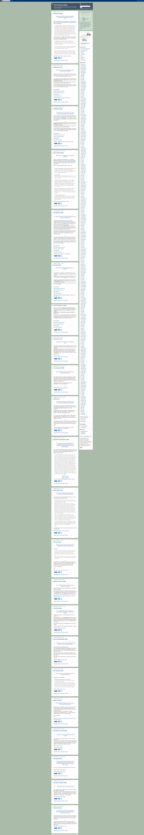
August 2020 (83, 314)
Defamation (64, 141)
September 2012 (83, 182)
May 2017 (82, 260)
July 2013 (82, 196)
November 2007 (83, 101)
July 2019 (82, 296)
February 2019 (83, 289)
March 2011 (83, 157)
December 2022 (83, 353)
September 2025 (83, 397)
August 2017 (83, 264)
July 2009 (82, 129)
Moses (60, 771)
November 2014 (83, 218)
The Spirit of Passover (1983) (60, 782)
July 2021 (82, 329)
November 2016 (83, 251)
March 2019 (83, 290)
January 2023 (83, 354)
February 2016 (83, 239)
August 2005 (83, 64)
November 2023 (83, 368)
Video (62, 356)
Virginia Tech (66, 356)
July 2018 (82, 279)
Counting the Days (58, 608)
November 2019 (83, 301)
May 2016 (82, 243)
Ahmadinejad (58, 427)
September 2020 (83, 315)
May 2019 (82, 293)
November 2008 (83, 118)
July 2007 (82, 96)
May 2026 (82, 408)
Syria (57, 719)
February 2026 (83, 404)
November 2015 (83, 235)
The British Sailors (58, 807)
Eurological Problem (58, 13)
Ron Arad (73, 595)
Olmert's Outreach (58, 700)
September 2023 (83, 365)
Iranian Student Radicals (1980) (61, 639)
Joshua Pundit (83, 427)
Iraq (60, 97)
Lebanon (69, 718)
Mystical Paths (83, 421)
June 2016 (82, 244)
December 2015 (83, 236)
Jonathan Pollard (64, 595)
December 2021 (83, 336)
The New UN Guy (57, 542)
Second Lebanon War (65, 224)
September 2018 (83, 282)
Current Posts (83, 414)
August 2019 (83, 297)
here (74, 767)
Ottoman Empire (71, 22)
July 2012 (82, 179)
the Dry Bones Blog (60, 5)
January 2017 (83, 254)
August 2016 (83, 247)
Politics (67, 97)
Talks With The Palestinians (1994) (61, 439)
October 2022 (83, 350)
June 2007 (82, 94)
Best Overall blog (56, 89)
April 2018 (82, 275)
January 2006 (83, 71)
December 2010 (83, 153)
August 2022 (83, 347)
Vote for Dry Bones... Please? (60, 305)
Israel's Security (83, 418)
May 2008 (82, 110)
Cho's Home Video (58, 339)
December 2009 (83, 136)
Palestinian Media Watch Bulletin (70, 160)
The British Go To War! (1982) (60, 730)
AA (56, 97)
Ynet (54, 548)
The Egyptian (83, 54)
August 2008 (83, 114)
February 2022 (83, 339)
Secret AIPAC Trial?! (58, 490)
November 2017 (83, 268)
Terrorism (67, 201)
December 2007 (83, 103)
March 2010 (83, 140)
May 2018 (82, 276)
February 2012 (83, 172)
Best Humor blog (56, 94)
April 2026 (82, 407)
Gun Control (66, 427)
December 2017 (83, 269)
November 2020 (83, 318)
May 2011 (82, 160)
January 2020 (83, 304)
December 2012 (83, 186)
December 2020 (83, 319)
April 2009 (82, 125)
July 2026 (82, 411)
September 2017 (83, 265)
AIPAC (57, 530)
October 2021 (83, 333)
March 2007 (83, 90)
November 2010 (83, 151)
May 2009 (82, 126)
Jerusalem (65, 718)
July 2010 (82, 146)
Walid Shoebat (83, 433)
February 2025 (83, 389)
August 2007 (83, 97)
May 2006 (82, 76)
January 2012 (83, 171)
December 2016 (83, 253)
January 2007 (83, 87)
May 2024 (82, 376)
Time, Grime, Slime (84, 50)
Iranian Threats (83, 59)
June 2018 (82, 278)
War (69, 97)
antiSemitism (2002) (58, 108)
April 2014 (82, 208)
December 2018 (83, 286)
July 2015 (82, 229)
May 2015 (82, 226)
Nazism (72, 141)
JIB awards (63, 97)
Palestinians (63, 201)
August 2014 (83, 214)
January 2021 (83, 321)
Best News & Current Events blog (59, 247)
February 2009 (83, 122)
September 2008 (83, 115)
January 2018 (83, 271)
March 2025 (83, 390)
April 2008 (82, 108)
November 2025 (83, 400)
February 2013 (83, 189)
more (55, 525)
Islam (63, 659)
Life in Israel (83, 420)
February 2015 (83, 222)
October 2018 (83, 283)
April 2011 (82, 158)
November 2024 (83, 385)
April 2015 (82, 225)
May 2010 (82, 143)
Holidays (57, 253)
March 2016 (83, 240)
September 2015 (83, 232)
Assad (60, 718)
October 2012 (83, 183)
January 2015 (83, 221)
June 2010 (82, 144)
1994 (57, 595)
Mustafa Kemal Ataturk (65, 21)
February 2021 (83, 322)
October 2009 (83, 133)
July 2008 (82, 112)
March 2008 (83, 107)
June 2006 (82, 78)
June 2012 (82, 178)
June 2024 (82, 378)
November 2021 (83, 335)
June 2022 (82, 344)
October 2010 (83, 150)
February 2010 (83, 139)
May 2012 (82, 176)
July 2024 (82, 379)
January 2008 (83, 104)
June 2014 (82, 211)
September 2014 (83, 215)
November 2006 (83, 85)
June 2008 (82, 111)
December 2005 (83, 69)
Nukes (69, 427)
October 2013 (83, 200)
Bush (58, 97)
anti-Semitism (60, 141)
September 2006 (83, 82)
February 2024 (83, 372)
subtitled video (60, 161)
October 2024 (83, 383)
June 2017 (82, 261)
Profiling (82, 58)
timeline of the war (59, 745)
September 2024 (83, 382)
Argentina (57, 747)
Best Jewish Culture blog (58, 95)
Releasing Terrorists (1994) (60, 581)
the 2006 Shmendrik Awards (85, 48)
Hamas (57, 201)
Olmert (72, 718)
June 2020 (82, 311)
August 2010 (83, 147)
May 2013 (82, 193)
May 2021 (82, 326)
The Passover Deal (58, 758)
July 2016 (82, 246)
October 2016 (83, 250)
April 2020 (82, 308)
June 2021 (82, 328)
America (62, 427)
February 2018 (83, 272)
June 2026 (82, 410)
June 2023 (82, 361)
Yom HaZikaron (63, 222)
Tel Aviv (59, 719)
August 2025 (83, 396)
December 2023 (83, 369)
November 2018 (83, 285)
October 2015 (83, 233)
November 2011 (83, 168)
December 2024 (83, 386)
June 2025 (82, 393)
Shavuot (75, 626)
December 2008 (83, 119)
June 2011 (82, 161)
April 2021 (82, 325)
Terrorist (58, 596)
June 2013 (82, 194)
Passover (60, 627)
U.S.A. (62, 428)
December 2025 (83, 401)
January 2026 (83, 403)
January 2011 (83, 154)
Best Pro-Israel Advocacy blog (59, 92)
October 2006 (83, 83)
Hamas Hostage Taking (59, 152)
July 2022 (82, 346)
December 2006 (83, 86)
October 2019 (83, 300)
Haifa (62, 718)
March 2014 (83, 207)
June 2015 (82, 228)
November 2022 (83, 351)
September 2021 (83, 332)
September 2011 (83, 165)
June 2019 (82, 294)
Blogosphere (83, 51)
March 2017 (83, 257)
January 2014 (83, 204)
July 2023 (82, 362)
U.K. (60, 747)
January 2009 (83, 121)
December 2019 (83, 303)
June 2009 (82, 128)
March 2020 (83, 307)
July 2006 (82, 79)
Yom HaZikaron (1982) (58, 212)
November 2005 (83, 68)
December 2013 (83, 203)
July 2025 (82, 394)
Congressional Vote (58, 67)
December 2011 (83, 169)
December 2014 (83, 219)
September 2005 (83, 65)
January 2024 (83, 371)
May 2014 (82, 210)
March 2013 (83, 190)
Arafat (82, 55)
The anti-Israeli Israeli (58, 670)
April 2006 (82, 75)
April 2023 (82, 358)
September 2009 (83, 132)
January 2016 (83, 237)
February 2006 (83, 72)
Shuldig (60, 387)
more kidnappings (64, 162)
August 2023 (83, 364)
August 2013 (83, 197)
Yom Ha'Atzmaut (67, 220)
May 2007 (82, 93)
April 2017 (82, 258)
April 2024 (82, 375)
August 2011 (83, 164)
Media (60, 201)
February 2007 (83, 89)
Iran (61, 659)
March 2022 (83, 340)
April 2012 (82, 175)
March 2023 (83, 357)
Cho (56, 356)
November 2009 (83, 135)
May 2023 (82, 360)
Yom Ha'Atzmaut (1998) (59, 367)
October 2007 (83, 100)
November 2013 (83, 201)
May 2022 (82, 343)
